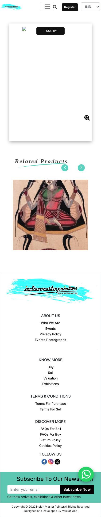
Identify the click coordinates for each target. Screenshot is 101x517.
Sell (50, 373)
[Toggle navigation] (47, 6)
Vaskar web (69, 511)
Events (50, 328)
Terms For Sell (50, 409)
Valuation (50, 378)
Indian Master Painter (50, 506)
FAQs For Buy (50, 434)
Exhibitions (50, 384)
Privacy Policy (50, 334)
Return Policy (50, 440)
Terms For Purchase (50, 404)
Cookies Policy (50, 446)
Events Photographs (50, 340)
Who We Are (50, 323)
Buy (51, 367)
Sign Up (68, 12)
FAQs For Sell (50, 429)
